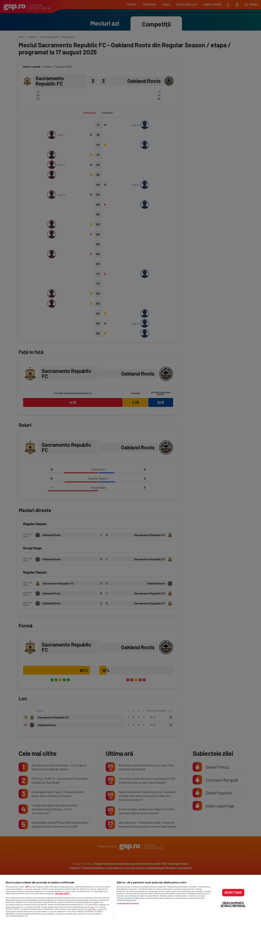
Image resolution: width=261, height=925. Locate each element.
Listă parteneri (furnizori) (128, 903)
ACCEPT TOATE (233, 892)
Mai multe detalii (62, 893)
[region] (130, 900)
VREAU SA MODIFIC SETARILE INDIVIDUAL (233, 904)
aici (92, 907)
